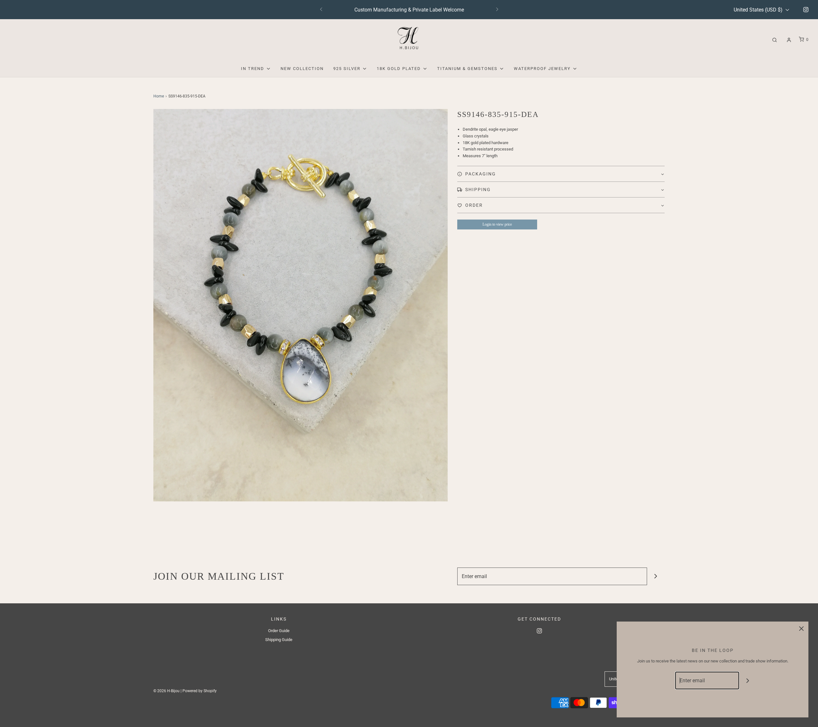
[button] (561, 174)
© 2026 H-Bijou (166, 691)
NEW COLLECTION (302, 68)
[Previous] (321, 10)
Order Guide (278, 630)
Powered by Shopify (199, 691)
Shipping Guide (278, 639)
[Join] (656, 576)
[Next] (497, 10)
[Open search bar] (774, 39)
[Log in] (789, 40)
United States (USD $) (759, 10)
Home (158, 96)
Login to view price (497, 224)
